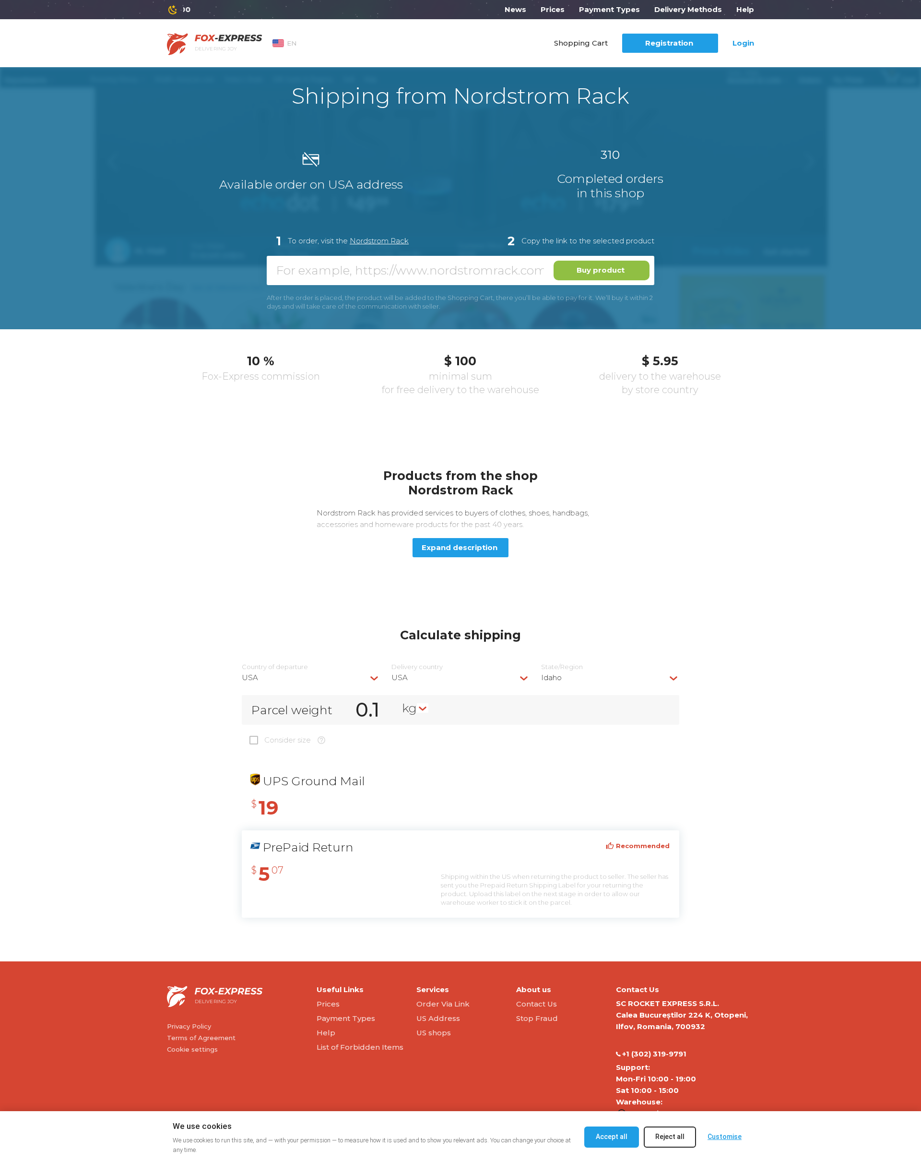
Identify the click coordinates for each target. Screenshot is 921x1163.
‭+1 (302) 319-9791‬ (654, 1053)
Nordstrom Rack (379, 240)
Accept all (611, 1136)
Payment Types (609, 9)
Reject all (670, 1136)
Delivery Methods (688, 9)
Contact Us (536, 1003)
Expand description (459, 547)
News (515, 9)
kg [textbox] (409, 708)
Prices (553, 9)
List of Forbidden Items (360, 1047)
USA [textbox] (250, 677)
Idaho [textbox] (551, 677)
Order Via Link (443, 1003)
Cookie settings (192, 1049)
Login (743, 43)
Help (745, 9)
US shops (433, 1032)
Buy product (601, 270)
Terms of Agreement (201, 1038)
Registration (669, 43)
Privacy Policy (189, 1026)
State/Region (562, 667)
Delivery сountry (417, 667)
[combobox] (311, 677)
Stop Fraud (537, 1018)
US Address (438, 1018)
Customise (725, 1136)
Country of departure (275, 667)
